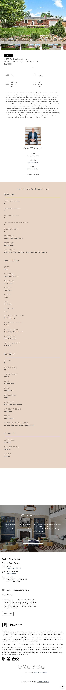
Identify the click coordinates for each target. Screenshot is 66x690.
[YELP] (43, 667)
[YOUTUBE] (33, 667)
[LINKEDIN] (29, 667)
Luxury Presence (40, 672)
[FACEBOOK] (20, 667)
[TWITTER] (38, 667)
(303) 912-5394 (33, 162)
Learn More (26, 654)
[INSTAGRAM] (24, 667)
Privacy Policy (12, 607)
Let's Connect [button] (33, 541)
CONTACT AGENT (33, 174)
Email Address (7, 595)
